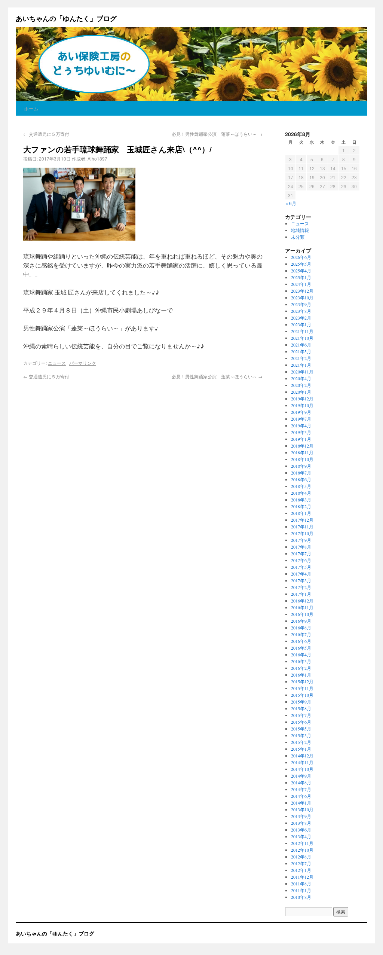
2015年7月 (301, 715)
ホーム (31, 108)
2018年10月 (302, 459)
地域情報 (300, 230)
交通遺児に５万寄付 (46, 134)
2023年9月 (301, 304)
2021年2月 (301, 358)
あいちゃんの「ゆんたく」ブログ (66, 18)
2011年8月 (301, 884)
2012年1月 (301, 870)
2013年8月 (301, 823)
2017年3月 (301, 580)
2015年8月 (301, 708)
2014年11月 (302, 762)
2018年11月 (302, 452)
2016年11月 (302, 607)
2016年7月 (301, 634)
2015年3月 (301, 735)
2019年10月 (302, 405)
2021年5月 (301, 351)
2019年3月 (301, 432)
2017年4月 (301, 574)
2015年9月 (301, 702)
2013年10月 (302, 809)
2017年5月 (301, 567)
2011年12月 (302, 877)
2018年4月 (301, 493)
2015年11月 (302, 688)
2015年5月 (301, 729)
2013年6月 (301, 830)
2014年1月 (301, 803)
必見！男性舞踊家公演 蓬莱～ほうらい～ (217, 134)
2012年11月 (302, 843)
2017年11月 (302, 527)
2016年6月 (301, 641)
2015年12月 (302, 681)
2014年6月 (301, 796)
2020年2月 (301, 385)
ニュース (57, 363)
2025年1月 (301, 277)
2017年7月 (301, 553)
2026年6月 (301, 257)
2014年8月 (301, 782)
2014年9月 (301, 776)
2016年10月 (302, 614)
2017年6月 (301, 560)
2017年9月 (301, 540)
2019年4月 (301, 425)
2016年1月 (301, 675)
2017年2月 (301, 587)
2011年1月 (301, 890)
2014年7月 (301, 789)
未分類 (297, 237)
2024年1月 (301, 284)
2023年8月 (301, 311)
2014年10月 (302, 769)
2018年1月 (301, 513)
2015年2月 (301, 742)
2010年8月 (301, 897)
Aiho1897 (97, 158)
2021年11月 (302, 331)
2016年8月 (301, 628)
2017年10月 (302, 533)
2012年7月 (301, 863)
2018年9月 (301, 466)
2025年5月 (301, 264)
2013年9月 (301, 816)
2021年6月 (301, 345)
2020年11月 (302, 372)
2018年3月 (301, 500)
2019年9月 (301, 412)
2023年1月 (301, 324)
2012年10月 (302, 850)
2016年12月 (302, 601)
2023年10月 (302, 297)
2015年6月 (301, 722)
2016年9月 (301, 621)
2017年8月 (301, 547)
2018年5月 (301, 486)
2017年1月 (301, 594)
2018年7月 (301, 473)
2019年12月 (302, 399)
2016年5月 (301, 648)
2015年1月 (301, 749)
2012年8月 (301, 857)
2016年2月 (301, 668)
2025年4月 (301, 271)
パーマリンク (82, 363)
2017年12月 (302, 520)
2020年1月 (301, 392)
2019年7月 (301, 419)
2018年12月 (302, 446)
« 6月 (290, 203)
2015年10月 (302, 695)
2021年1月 (301, 365)
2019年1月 (301, 439)
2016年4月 (301, 654)
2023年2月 (301, 318)
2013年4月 (301, 836)
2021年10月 (302, 338)
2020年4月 (301, 378)
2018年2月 (301, 506)
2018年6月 (301, 479)
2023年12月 (302, 291)
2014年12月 (302, 756)
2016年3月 (301, 661)
